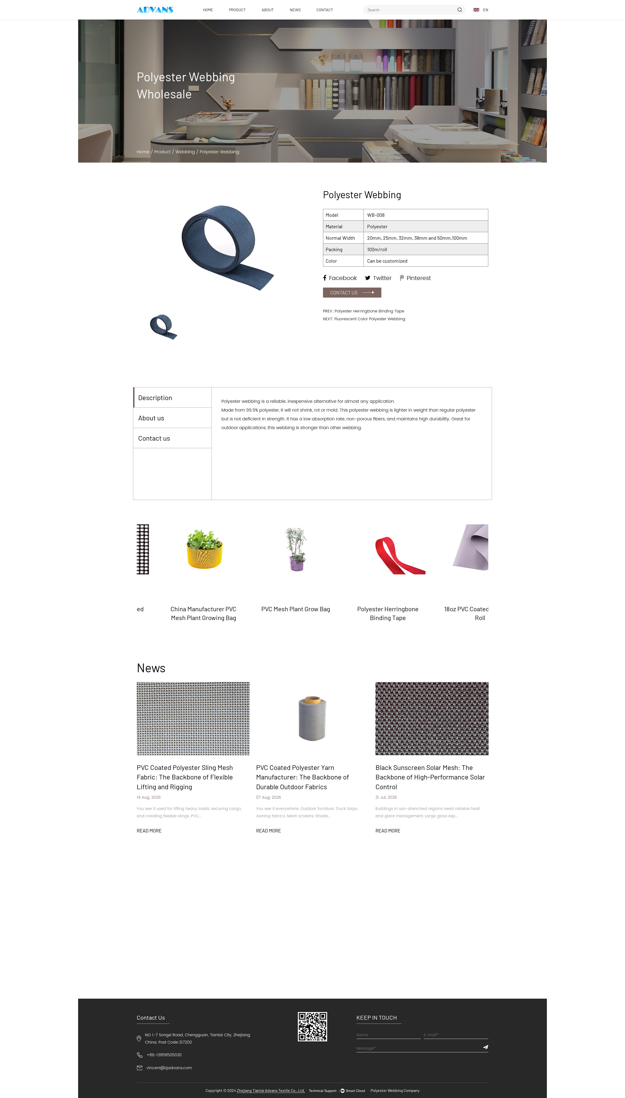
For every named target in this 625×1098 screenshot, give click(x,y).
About (268, 9)
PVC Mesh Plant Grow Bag (266, 608)
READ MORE (149, 830)
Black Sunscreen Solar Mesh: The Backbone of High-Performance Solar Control (430, 776)
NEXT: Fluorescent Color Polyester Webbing (364, 319)
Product (237, 9)
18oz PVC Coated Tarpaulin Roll (451, 613)
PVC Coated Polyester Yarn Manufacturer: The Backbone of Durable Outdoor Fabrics (302, 776)
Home (208, 9)
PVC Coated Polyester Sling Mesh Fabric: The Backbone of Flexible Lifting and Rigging (185, 776)
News (295, 9)
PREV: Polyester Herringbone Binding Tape (363, 311)
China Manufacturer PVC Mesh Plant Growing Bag (174, 613)
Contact (324, 9)
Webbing (185, 151)
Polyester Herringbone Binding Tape (358, 613)
